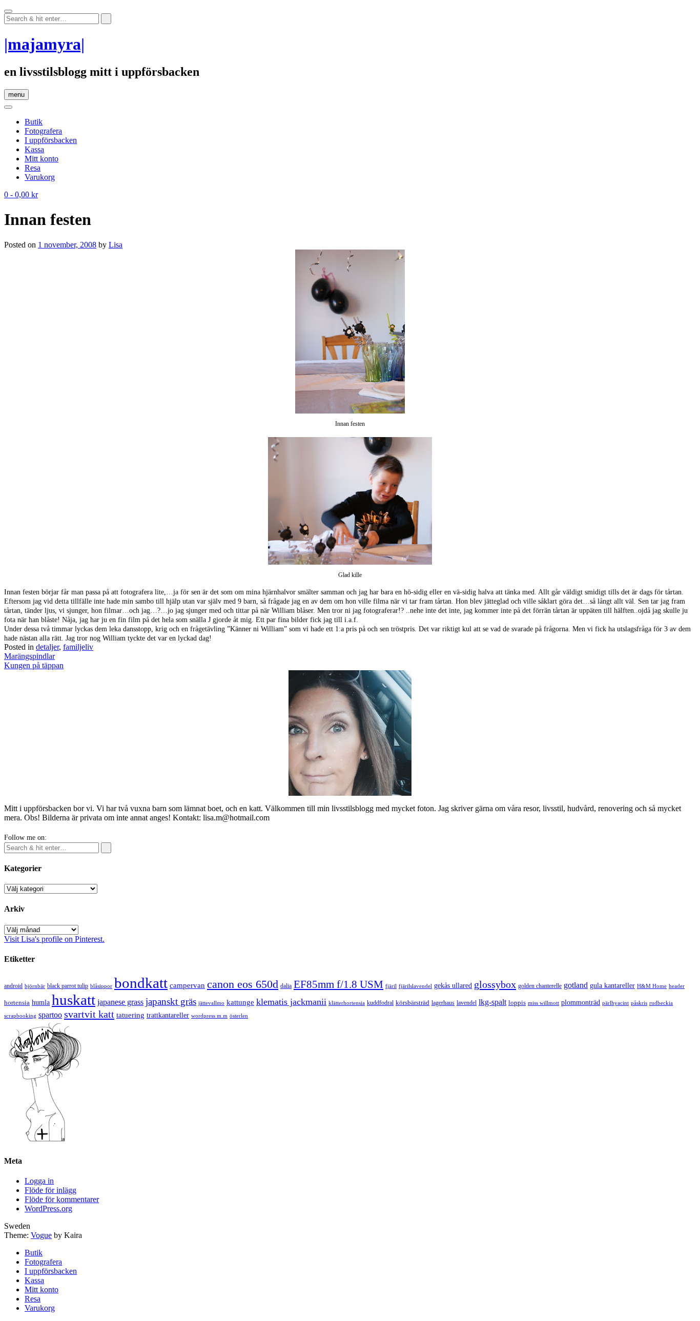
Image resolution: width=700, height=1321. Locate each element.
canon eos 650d (242, 984)
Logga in (39, 1180)
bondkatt (141, 983)
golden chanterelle (540, 985)
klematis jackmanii (291, 1002)
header (677, 986)
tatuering (130, 1015)
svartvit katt (89, 1014)
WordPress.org (48, 1208)
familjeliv (78, 647)
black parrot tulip (67, 985)
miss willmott (543, 1003)
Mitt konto (41, 158)
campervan (187, 985)
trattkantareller (168, 1015)
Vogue (41, 1235)
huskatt (73, 1000)
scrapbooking (20, 1016)
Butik (34, 121)
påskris (639, 1003)
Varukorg (40, 177)
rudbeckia (661, 1003)
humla (41, 1002)
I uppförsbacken (51, 140)
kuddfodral (380, 1002)
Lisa (115, 244)
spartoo (50, 1014)
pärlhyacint (615, 1003)
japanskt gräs (171, 1001)
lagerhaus (443, 1002)
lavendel (467, 1002)
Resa (32, 167)
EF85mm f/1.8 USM (338, 984)
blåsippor (101, 986)
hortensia (17, 1002)
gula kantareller (612, 985)
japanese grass (120, 1002)
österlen (239, 1016)
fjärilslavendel (415, 986)
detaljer (47, 647)
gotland (576, 985)
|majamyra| (44, 44)
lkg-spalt (492, 1002)
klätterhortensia (346, 1003)
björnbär (35, 986)
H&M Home (652, 986)
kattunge (240, 1002)
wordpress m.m (209, 1016)
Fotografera (43, 131)
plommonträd (580, 1002)
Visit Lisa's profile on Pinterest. (54, 939)
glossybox (495, 984)
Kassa (34, 149)
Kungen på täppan (34, 665)
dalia (286, 985)
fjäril (391, 986)
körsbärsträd (412, 1002)
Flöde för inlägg (50, 1190)
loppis (517, 1002)
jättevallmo (211, 1003)
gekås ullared (453, 985)
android (13, 985)
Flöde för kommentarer (62, 1199)
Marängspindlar (29, 656)
